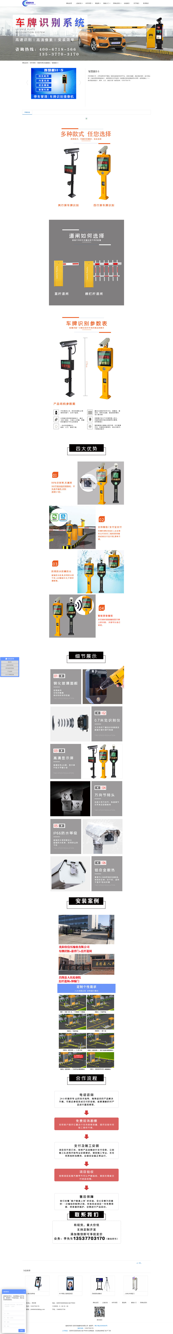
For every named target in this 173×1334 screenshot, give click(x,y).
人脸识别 (105, 1302)
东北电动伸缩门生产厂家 (103, 1331)
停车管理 (32, 63)
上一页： (139, 1263)
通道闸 (124, 1302)
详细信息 (27, 112)
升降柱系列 (143, 1302)
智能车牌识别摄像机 (43, 63)
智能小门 (134, 1302)
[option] (86, 34)
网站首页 (25, 63)
